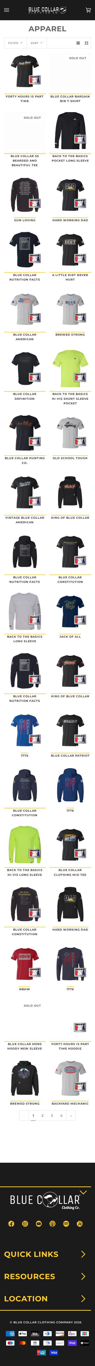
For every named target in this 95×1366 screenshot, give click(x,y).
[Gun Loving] (25, 194)
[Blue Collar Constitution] (70, 551)
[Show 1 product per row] (78, 43)
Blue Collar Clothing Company (43, 1322)
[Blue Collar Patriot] (70, 730)
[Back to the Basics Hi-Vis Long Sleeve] (25, 844)
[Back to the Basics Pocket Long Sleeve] (70, 130)
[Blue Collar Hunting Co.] (25, 432)
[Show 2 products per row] (86, 43)
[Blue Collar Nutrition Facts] (25, 249)
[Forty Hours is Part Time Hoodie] (70, 1018)
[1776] (25, 730)
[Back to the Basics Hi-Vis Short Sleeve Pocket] (70, 368)
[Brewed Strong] (70, 309)
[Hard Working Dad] (70, 194)
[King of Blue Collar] (70, 492)
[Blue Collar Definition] (25, 368)
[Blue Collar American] (25, 309)
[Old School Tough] (70, 432)
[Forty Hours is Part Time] (25, 71)
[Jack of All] (70, 611)
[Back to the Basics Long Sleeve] (25, 611)
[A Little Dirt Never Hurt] (70, 249)
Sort (35, 43)
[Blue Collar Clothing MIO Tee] (70, 844)
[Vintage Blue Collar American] (25, 492)
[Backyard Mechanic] (70, 1078)
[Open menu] (11, 10)
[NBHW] (25, 963)
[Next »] (71, 1115)
